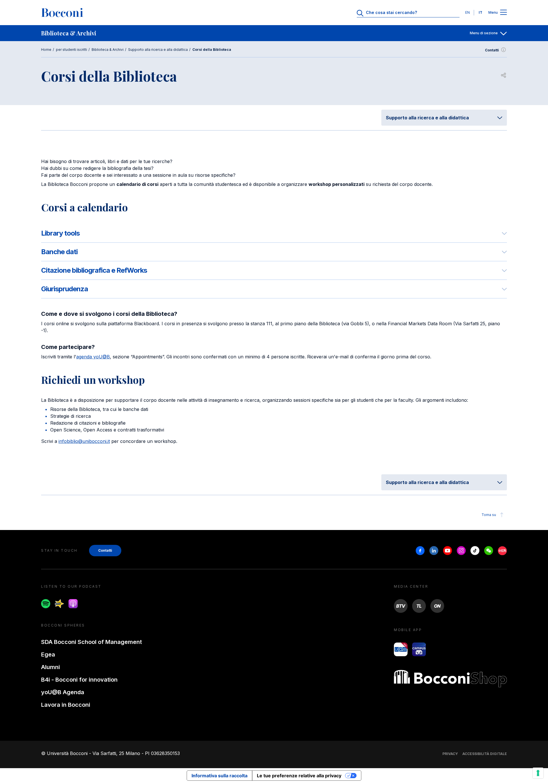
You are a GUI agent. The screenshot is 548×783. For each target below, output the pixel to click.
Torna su (488, 515)
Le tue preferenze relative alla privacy (299, 775)
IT (480, 12)
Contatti (492, 50)
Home (46, 49)
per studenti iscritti (71, 49)
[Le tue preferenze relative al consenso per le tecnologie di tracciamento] (538, 773)
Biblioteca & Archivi (108, 49)
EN (467, 12)
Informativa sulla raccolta (219, 775)
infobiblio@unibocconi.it (84, 441)
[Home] (62, 12)
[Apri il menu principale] (503, 13)
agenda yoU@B (93, 357)
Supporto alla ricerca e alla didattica (158, 49)
